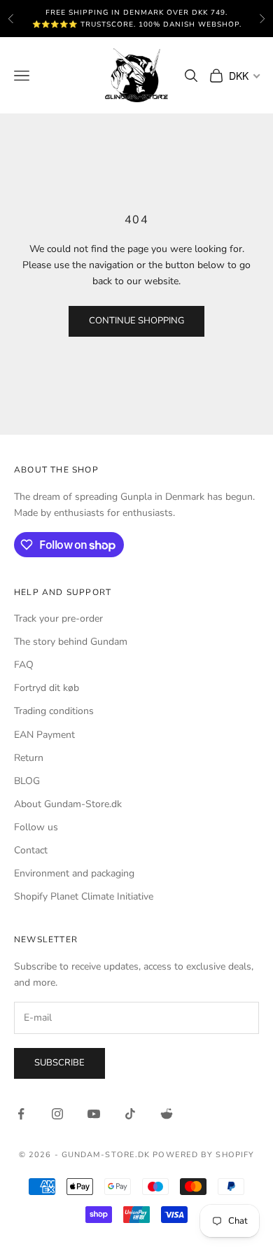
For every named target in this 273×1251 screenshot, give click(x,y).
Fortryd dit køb (46, 687)
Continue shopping (136, 320)
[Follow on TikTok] (130, 1114)
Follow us (36, 827)
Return (28, 757)
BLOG (27, 781)
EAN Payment (44, 734)
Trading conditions (54, 711)
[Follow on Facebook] (21, 1114)
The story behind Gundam (70, 641)
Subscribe (59, 1062)
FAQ (24, 664)
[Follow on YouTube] (94, 1114)
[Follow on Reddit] (167, 1114)
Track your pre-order (58, 618)
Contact (31, 850)
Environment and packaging (74, 873)
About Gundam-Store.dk (68, 804)
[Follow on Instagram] (57, 1114)
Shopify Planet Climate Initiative (83, 896)
